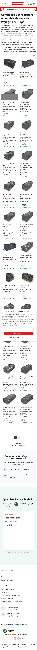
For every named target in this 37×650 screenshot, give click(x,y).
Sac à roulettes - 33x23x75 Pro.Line (8, 256)
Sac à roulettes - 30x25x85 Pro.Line (25, 73)
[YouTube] (21, 638)
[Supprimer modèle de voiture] (34, 9)
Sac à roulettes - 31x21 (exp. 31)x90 (9, 225)
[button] (9, 552)
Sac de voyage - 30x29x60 (24, 286)
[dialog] (18, 325)
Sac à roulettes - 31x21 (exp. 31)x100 (9, 103)
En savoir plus (13, 325)
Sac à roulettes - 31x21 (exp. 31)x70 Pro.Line (26, 164)
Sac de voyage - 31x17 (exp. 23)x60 (9, 347)
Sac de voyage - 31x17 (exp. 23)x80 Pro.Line (26, 408)
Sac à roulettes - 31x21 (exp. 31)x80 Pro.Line (26, 195)
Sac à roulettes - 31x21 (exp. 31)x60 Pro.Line (26, 134)
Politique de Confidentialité (25, 647)
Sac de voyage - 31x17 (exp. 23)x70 (9, 377)
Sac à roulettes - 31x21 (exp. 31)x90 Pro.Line (26, 225)
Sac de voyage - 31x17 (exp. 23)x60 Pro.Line (26, 347)
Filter (34, 55)
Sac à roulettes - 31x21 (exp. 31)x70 (9, 164)
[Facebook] (18, 638)
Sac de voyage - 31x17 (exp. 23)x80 (9, 408)
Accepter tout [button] (18, 333)
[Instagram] (15, 638)
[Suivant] (21, 437)
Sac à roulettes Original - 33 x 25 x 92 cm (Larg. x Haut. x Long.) (27, 257)
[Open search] (28, 3)
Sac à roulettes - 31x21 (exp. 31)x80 (9, 195)
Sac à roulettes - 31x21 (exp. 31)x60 (9, 134)
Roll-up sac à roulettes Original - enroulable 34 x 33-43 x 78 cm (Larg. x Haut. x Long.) (10, 75)
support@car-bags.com (14, 616)
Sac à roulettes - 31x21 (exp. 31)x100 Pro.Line (26, 103)
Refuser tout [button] (18, 329)
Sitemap (23, 644)
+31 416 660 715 (25, 469)
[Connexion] (31, 3)
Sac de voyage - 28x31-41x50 (9, 286)
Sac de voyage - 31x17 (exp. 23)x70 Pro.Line (26, 377)
